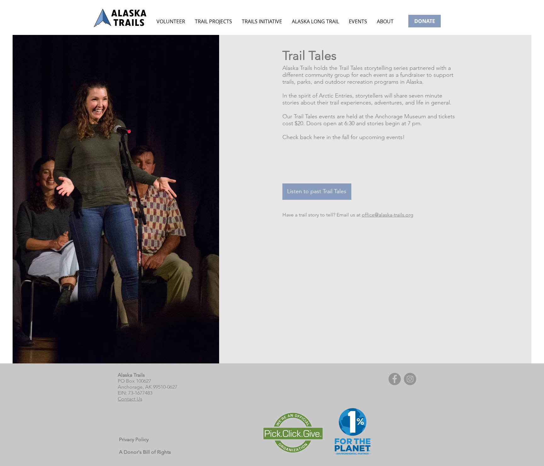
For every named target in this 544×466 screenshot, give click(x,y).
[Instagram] (410, 379)
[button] (358, 21)
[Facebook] (394, 379)
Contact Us (130, 399)
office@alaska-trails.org (387, 215)
